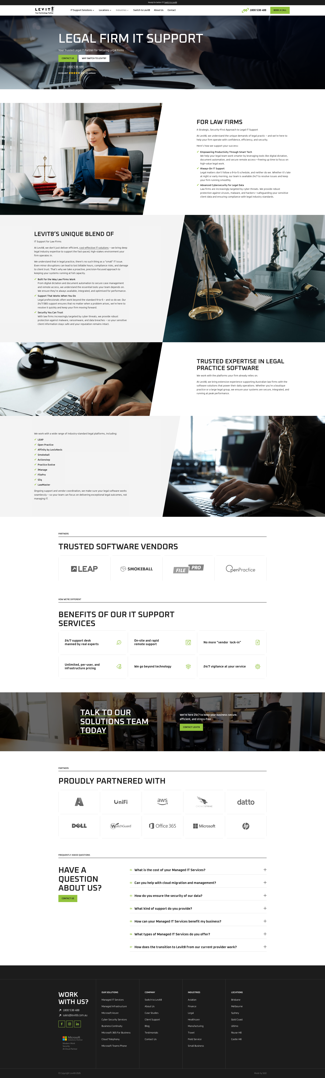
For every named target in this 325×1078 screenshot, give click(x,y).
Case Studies (151, 1013)
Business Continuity (112, 1026)
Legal (191, 1013)
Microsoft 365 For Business (116, 1033)
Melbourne (237, 1006)
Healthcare (194, 1019)
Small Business (196, 1046)
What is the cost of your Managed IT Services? (167, 870)
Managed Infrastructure (114, 1006)
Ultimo (234, 1026)
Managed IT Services (113, 1000)
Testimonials (151, 1033)
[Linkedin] (77, 1024)
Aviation (192, 1000)
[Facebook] (61, 1024)
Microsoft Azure (110, 1013)
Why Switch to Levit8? (94, 58)
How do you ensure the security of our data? (166, 895)
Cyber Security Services (114, 1019)
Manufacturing (195, 1026)
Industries (121, 10)
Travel (191, 1033)
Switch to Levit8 (170, 2)
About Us (159, 10)
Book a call (280, 10)
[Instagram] (69, 1024)
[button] (77, 73)
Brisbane (235, 1000)
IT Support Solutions (81, 10)
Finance (192, 1006)
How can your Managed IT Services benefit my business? (175, 921)
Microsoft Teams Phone (114, 1046)
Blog (147, 1026)
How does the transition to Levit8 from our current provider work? (183, 947)
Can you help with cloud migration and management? (173, 883)
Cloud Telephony (111, 1039)
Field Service (194, 1039)
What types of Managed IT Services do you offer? (170, 934)
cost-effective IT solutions (94, 248)
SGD (265, 1073)
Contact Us (68, 58)
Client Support (152, 1019)
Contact (172, 10)
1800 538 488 (258, 10)
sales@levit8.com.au (75, 1015)
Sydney (235, 1013)
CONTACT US (68, 898)
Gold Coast (237, 1019)
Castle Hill (236, 1039)
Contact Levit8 (191, 727)
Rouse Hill (236, 1033)
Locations (104, 10)
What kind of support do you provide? (161, 908)
